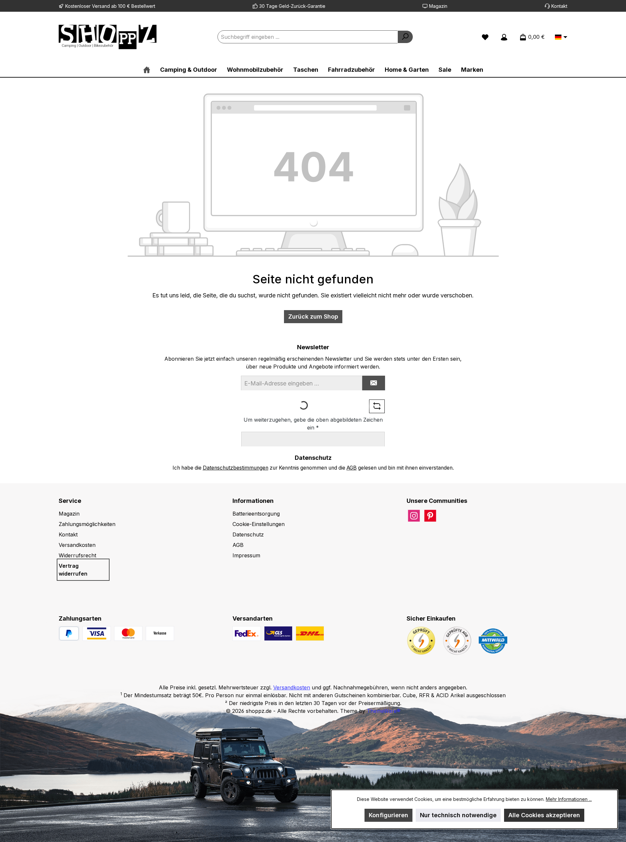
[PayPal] (69, 633)
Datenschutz (248, 534)
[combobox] (307, 36)
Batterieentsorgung (256, 513)
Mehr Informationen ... (569, 799)
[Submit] (373, 383)
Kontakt (559, 6)
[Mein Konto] (504, 36)
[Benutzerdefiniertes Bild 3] (160, 633)
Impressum (246, 555)
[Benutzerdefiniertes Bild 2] (128, 633)
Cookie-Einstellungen (258, 524)
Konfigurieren (388, 815)
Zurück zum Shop (313, 316)
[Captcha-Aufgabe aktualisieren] (377, 406)
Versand (101, 6)
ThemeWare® (383, 711)
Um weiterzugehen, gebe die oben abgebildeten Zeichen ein (313, 423)
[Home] (146, 69)
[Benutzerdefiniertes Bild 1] (96, 633)
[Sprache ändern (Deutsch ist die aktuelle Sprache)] (561, 37)
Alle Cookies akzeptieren (544, 815)
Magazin (438, 6)
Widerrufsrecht (77, 555)
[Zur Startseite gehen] (107, 37)
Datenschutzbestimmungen (235, 468)
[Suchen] (405, 36)
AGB (352, 468)
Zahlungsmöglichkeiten (87, 524)
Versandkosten (77, 545)
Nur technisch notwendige (458, 815)
